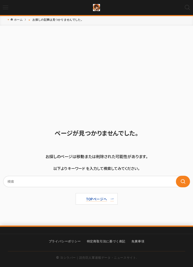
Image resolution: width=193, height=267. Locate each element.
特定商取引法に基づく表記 (106, 241)
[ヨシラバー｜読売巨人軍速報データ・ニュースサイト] (96, 8)
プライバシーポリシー (65, 241)
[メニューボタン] (5, 7)
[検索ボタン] (187, 7)
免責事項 (137, 241)
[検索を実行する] (183, 181)
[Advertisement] (96, 78)
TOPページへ (96, 198)
